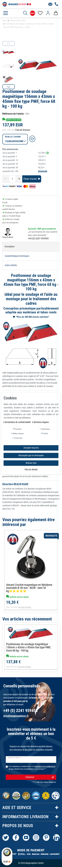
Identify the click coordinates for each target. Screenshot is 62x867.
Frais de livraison (22, 130)
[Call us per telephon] (56, 4)
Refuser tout (31, 463)
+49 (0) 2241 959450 (38, 238)
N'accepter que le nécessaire (31, 455)
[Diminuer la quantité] (6, 178)
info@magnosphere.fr (16, 715)
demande (42, 171)
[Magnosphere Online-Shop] (16, 4)
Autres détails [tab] (11, 265)
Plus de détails (31, 469)
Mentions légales (41, 422)
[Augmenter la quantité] (19, 178)
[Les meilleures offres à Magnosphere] (32, 13)
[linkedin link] (56, 837)
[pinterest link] (46, 837)
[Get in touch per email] (50, 4)
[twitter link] (5, 837)
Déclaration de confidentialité (18, 422)
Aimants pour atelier (18, 20)
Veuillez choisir (13, 137)
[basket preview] (56, 13)
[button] (8, 86)
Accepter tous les (31, 447)
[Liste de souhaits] (40, 13)
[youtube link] (26, 837)
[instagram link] (36, 837)
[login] (48, 13)
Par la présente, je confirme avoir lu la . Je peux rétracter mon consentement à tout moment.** (32, 767)
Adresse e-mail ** (15, 758)
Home (4, 20)
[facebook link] (16, 837)
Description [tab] (10, 246)
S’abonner (29, 777)
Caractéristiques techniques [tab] (17, 256)
